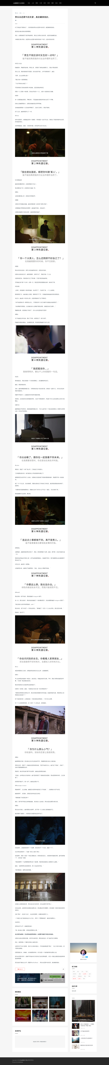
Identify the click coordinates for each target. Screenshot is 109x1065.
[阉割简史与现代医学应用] (75, 1047)
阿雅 (74, 971)
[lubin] (83, 952)
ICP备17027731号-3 (29, 1060)
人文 (33, 3)
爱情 (37, 3)
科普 (48, 3)
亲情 (60, 3)
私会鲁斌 (22, 1060)
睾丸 (85, 976)
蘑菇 (80, 973)
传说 (56, 3)
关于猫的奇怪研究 (84, 1031)
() (21, 969)
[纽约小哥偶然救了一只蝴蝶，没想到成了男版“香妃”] (75, 1028)
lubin (83, 957)
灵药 (45, 3)
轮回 (87, 971)
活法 (29, 3)
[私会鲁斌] (19, 3)
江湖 (41, 3)
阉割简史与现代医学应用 (86, 1045)
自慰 (90, 973)
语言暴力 (74, 973)
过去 (82, 971)
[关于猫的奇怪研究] (75, 1034)
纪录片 (74, 976)
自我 (84, 973)
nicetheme (20, 1062)
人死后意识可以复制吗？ (86, 1038)
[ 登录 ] (38, 1041)
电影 (74, 978)
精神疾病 (80, 976)
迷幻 (78, 971)
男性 (89, 976)
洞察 (52, 3)
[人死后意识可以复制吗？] (75, 1040)
